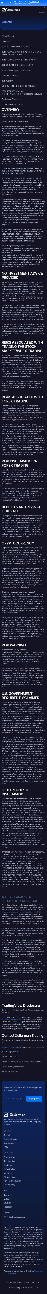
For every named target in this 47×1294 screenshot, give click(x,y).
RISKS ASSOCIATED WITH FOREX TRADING (19, 60)
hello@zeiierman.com (9, 1047)
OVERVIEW (6, 41)
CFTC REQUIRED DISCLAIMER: (14, 91)
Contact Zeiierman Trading (13, 104)
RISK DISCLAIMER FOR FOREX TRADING (17, 65)
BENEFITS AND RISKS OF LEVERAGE (16, 70)
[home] (11, 10)
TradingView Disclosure (11, 99)
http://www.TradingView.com (11, 1020)
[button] (42, 9)
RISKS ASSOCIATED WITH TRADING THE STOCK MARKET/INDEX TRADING (21, 53)
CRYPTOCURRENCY (10, 76)
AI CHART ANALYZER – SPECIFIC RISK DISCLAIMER (22, 94)
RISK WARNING (7, 81)
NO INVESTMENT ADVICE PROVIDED (16, 47)
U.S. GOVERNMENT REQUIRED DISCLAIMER (19, 86)
